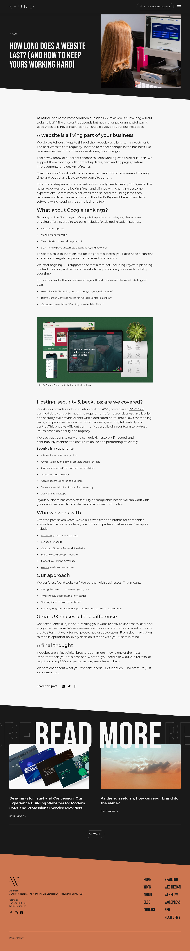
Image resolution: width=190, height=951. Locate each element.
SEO (167, 909)
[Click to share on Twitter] (69, 686)
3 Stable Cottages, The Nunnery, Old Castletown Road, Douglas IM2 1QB (46, 894)
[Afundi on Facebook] (11, 913)
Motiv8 (45, 567)
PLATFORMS (172, 917)
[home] (23, 7)
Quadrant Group (50, 548)
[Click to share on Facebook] (75, 686)
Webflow (171, 894)
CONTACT (150, 909)
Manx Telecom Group (53, 554)
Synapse (46, 542)
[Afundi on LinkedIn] (21, 913)
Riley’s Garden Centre (53, 297)
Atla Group (47, 535)
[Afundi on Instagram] (16, 913)
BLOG (147, 902)
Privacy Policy (16, 938)
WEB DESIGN (173, 887)
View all (95, 834)
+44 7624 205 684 (18, 903)
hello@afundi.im (17, 906)
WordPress (172, 902)
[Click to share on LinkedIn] (63, 686)
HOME (147, 879)
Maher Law (47, 561)
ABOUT (148, 894)
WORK (147, 887)
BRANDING (171, 879)
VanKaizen (47, 304)
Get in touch (114, 668)
